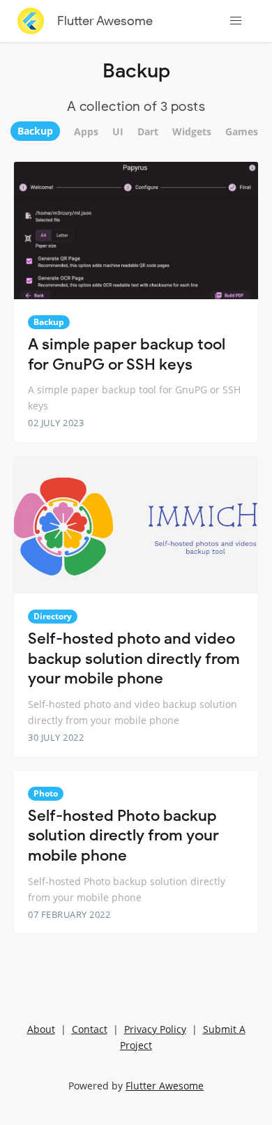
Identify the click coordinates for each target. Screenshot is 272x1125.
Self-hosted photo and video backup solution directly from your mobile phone (134, 658)
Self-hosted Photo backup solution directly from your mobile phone (123, 835)
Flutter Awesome (105, 21)
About (41, 1029)
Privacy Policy (155, 1029)
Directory (52, 616)
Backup (48, 322)
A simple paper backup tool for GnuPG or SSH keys (126, 354)
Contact (89, 1029)
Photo (45, 793)
